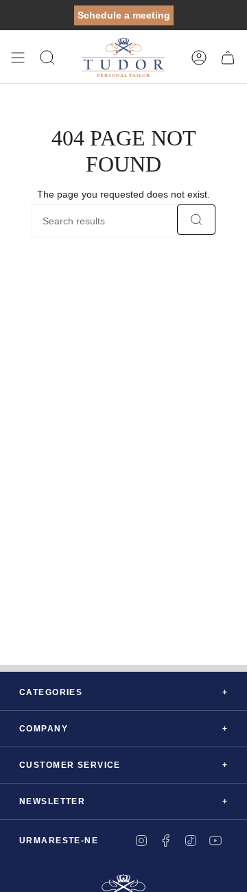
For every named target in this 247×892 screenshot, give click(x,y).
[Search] (196, 219)
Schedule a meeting (124, 15)
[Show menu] (18, 58)
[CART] (227, 58)
